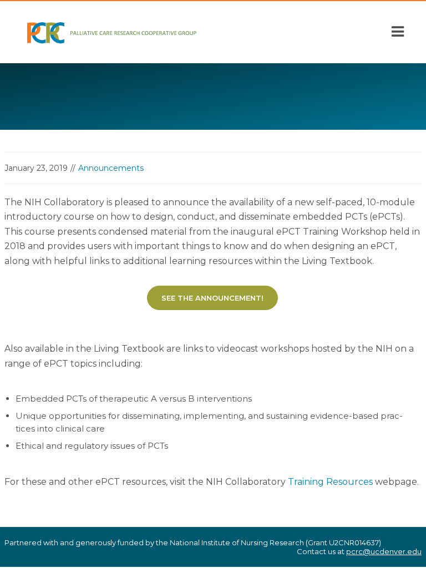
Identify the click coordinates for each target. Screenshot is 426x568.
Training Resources (330, 481)
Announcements (111, 168)
